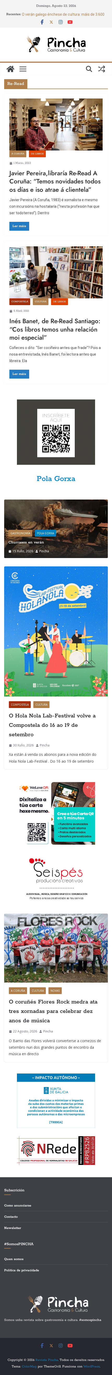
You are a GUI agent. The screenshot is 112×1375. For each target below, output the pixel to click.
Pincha (44, 551)
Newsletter (12, 1228)
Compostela (19, 301)
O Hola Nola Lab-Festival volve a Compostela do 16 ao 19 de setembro (52, 725)
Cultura (40, 301)
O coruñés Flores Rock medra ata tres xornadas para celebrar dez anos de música (53, 1011)
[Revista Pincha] (10, 69)
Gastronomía (20, 533)
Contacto (11, 1217)
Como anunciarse (17, 1206)
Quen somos (13, 1259)
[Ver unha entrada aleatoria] (101, 69)
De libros (37, 153)
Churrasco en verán (26, 542)
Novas (55, 991)
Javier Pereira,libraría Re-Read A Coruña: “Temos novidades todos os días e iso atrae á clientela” (55, 181)
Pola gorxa (45, 533)
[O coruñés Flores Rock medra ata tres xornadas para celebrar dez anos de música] (56, 948)
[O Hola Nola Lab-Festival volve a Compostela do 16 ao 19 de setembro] (56, 631)
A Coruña (17, 153)
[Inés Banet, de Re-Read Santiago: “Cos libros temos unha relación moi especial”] (56, 272)
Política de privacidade (21, 1270)
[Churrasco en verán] (56, 502)
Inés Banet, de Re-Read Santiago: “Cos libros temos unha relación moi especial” (54, 329)
